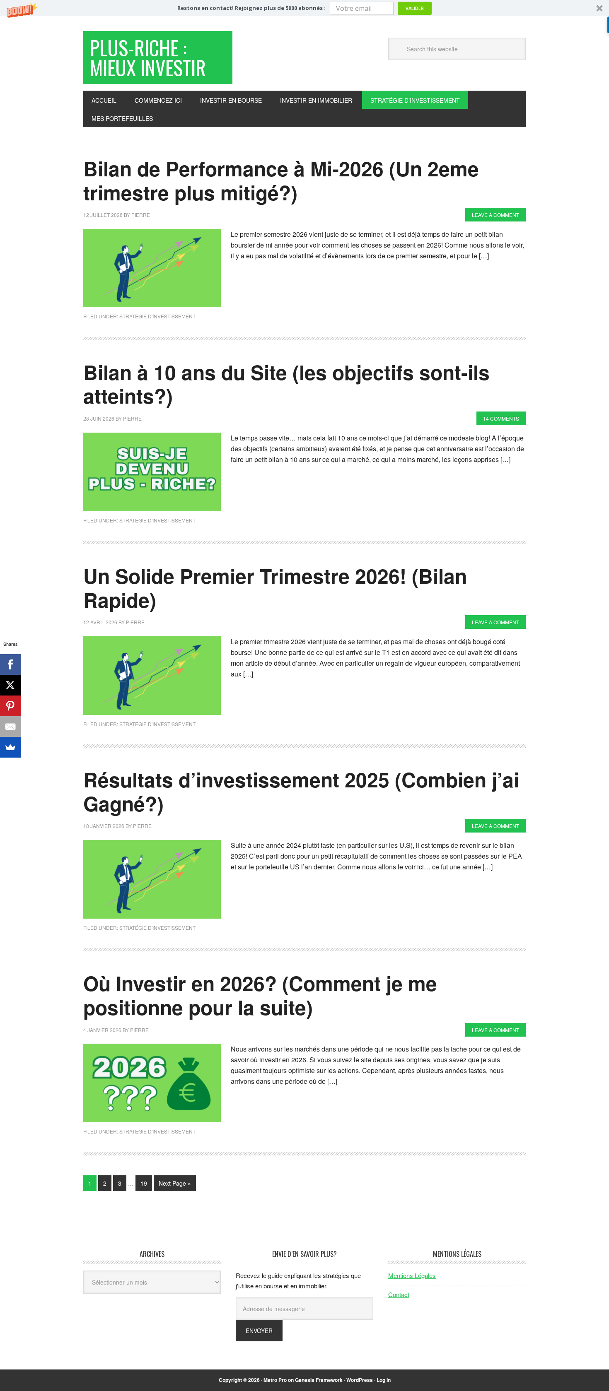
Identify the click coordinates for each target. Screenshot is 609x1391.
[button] (304, 8)
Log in (384, 1380)
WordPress (359, 1380)
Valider (415, 8)
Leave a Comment (495, 214)
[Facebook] (10, 664)
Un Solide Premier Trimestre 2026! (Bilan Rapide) (275, 587)
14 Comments (501, 418)
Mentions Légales (412, 1275)
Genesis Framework (319, 1380)
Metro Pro (275, 1380)
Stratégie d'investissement (157, 316)
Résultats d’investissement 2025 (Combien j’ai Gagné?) (301, 791)
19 (143, 1183)
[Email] (10, 726)
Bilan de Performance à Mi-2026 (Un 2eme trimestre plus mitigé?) (281, 180)
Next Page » (175, 1183)
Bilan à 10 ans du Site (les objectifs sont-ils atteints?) (286, 384)
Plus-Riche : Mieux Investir (148, 57)
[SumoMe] (10, 747)
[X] (10, 685)
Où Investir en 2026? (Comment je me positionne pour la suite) (260, 995)
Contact (398, 1294)
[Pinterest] (10, 706)
